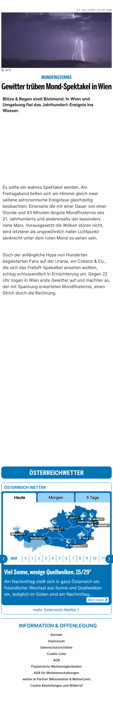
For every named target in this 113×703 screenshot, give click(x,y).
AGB (56, 660)
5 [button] (59, 558)
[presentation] (4, 559)
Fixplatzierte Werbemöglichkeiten (56, 666)
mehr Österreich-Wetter (54, 609)
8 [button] (80, 558)
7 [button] (73, 558)
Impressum (56, 641)
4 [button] (53, 558)
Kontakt (56, 635)
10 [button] (94, 558)
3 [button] (46, 558)
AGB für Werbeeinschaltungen (56, 673)
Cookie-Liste (56, 654)
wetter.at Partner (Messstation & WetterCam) (57, 679)
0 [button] (26, 558)
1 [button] (32, 558)
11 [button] (103, 558)
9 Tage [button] (92, 497)
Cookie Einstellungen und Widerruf (56, 685)
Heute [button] (19, 497)
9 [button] (87, 558)
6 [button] (66, 558)
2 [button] (39, 558)
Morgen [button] (56, 497)
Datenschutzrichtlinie (56, 647)
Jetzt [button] (13, 558)
